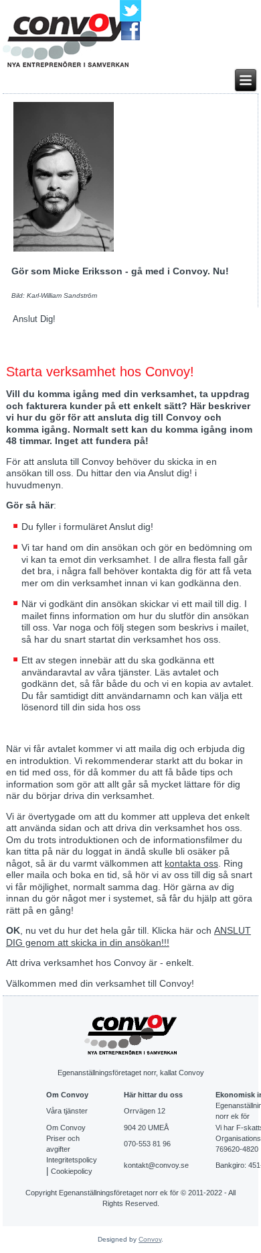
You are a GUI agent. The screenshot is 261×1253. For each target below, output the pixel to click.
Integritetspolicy (71, 1160)
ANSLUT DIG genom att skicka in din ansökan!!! (128, 936)
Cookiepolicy (71, 1171)
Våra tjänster (67, 1111)
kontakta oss (191, 863)
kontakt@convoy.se (156, 1165)
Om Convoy (66, 1128)
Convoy (150, 1239)
